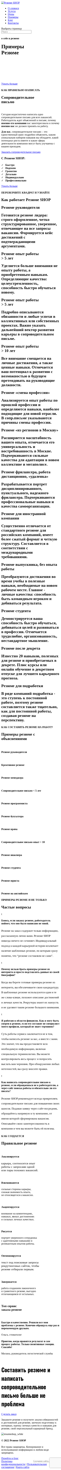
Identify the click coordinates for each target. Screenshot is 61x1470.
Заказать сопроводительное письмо (21, 152)
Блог (10, 20)
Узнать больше (9, 83)
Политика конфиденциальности (13, 1463)
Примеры (13, 17)
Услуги (12, 11)
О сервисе (13, 8)
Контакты (13, 23)
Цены (11, 14)
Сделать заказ (8, 1414)
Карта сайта (22, 1467)
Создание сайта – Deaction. (46, 1461)
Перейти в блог (10, 1458)
